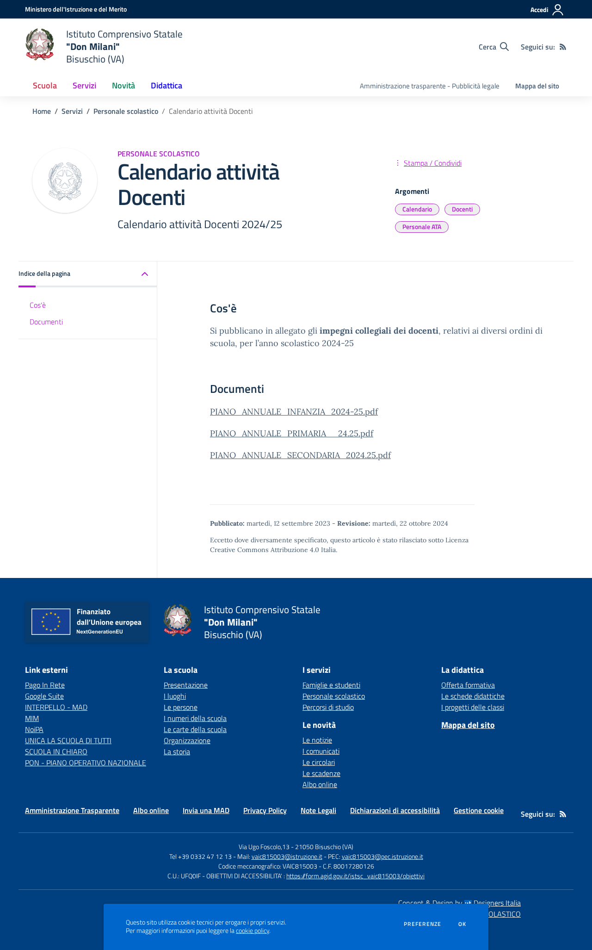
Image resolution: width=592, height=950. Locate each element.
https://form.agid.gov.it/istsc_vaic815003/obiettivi (355, 876)
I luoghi (175, 696)
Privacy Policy (265, 810)
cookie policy (252, 930)
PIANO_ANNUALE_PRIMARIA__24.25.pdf (291, 433)
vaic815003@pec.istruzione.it (382, 856)
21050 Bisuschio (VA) (324, 846)
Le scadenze (321, 773)
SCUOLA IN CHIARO (56, 751)
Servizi (72, 111)
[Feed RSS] (563, 47)
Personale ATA (421, 226)
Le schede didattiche (473, 696)
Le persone (180, 707)
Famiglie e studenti (331, 684)
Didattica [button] (166, 85)
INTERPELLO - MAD (56, 707)
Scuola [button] (45, 85)
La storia (177, 751)
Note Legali (318, 810)
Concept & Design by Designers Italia (459, 902)
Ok (462, 924)
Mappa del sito (537, 86)
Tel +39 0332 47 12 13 (200, 856)
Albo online (319, 784)
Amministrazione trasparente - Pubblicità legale (430, 86)
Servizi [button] (84, 85)
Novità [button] (123, 85)
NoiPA (34, 729)
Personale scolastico (125, 111)
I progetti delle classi (472, 707)
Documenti (46, 321)
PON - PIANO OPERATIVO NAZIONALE (85, 762)
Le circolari (318, 762)
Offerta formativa (468, 684)
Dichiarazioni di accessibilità (395, 810)
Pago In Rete (45, 684)
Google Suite (44, 696)
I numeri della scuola (195, 718)
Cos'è (38, 304)
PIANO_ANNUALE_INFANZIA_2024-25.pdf (294, 411)
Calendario (417, 209)
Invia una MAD (206, 810)
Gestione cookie (479, 810)
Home (41, 111)
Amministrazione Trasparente (72, 810)
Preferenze (422, 924)
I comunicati (320, 751)
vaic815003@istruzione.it (287, 856)
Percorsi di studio (328, 707)
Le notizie (317, 739)
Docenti (462, 209)
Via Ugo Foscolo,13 (264, 846)
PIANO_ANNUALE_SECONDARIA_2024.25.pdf (300, 455)
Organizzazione (187, 740)
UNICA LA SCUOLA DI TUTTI (68, 740)
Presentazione (186, 684)
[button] (87, 274)
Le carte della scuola (195, 729)
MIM (32, 718)
